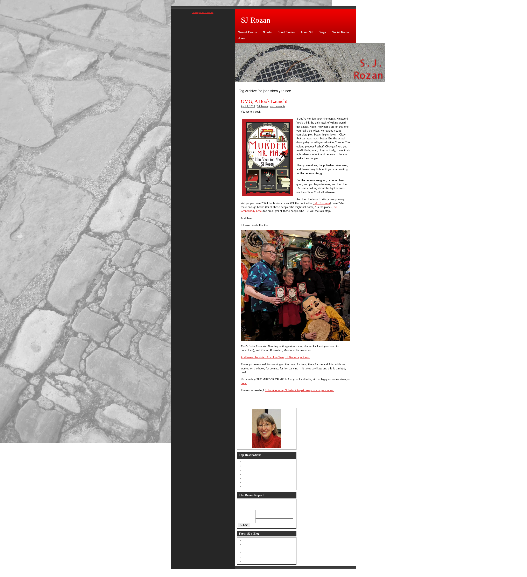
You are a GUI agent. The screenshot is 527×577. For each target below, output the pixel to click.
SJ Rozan (262, 106)
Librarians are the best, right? (261, 540)
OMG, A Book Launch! (264, 101)
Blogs (322, 32)
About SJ (306, 32)
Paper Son (250, 474)
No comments (277, 106)
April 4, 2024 (248, 106)
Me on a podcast (254, 556)
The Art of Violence (255, 470)
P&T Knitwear (322, 203)
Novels (267, 32)
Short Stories (286, 32)
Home (241, 38)
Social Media (340, 32)
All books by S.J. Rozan (258, 482)
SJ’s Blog (249, 461)
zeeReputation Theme (202, 12)
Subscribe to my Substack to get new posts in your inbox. (299, 390)
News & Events (247, 32)
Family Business (254, 465)
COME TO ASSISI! (255, 561)
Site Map (249, 486)
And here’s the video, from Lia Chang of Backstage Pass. (275, 357)
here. (244, 383)
